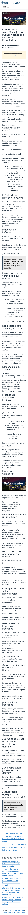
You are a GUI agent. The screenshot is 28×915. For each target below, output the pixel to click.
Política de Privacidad (16, 910)
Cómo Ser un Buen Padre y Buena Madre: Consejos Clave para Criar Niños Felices (12, 900)
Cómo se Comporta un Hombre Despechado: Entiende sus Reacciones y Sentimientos (12, 872)
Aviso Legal (7, 912)
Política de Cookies (18, 912)
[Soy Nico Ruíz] (10, 2)
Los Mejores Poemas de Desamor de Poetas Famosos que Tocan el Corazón (11, 881)
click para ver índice (11, 56)
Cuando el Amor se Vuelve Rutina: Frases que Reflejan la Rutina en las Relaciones (14, 847)
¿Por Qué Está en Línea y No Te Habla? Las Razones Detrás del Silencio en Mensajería (13, 891)
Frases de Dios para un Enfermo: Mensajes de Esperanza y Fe (11, 864)
